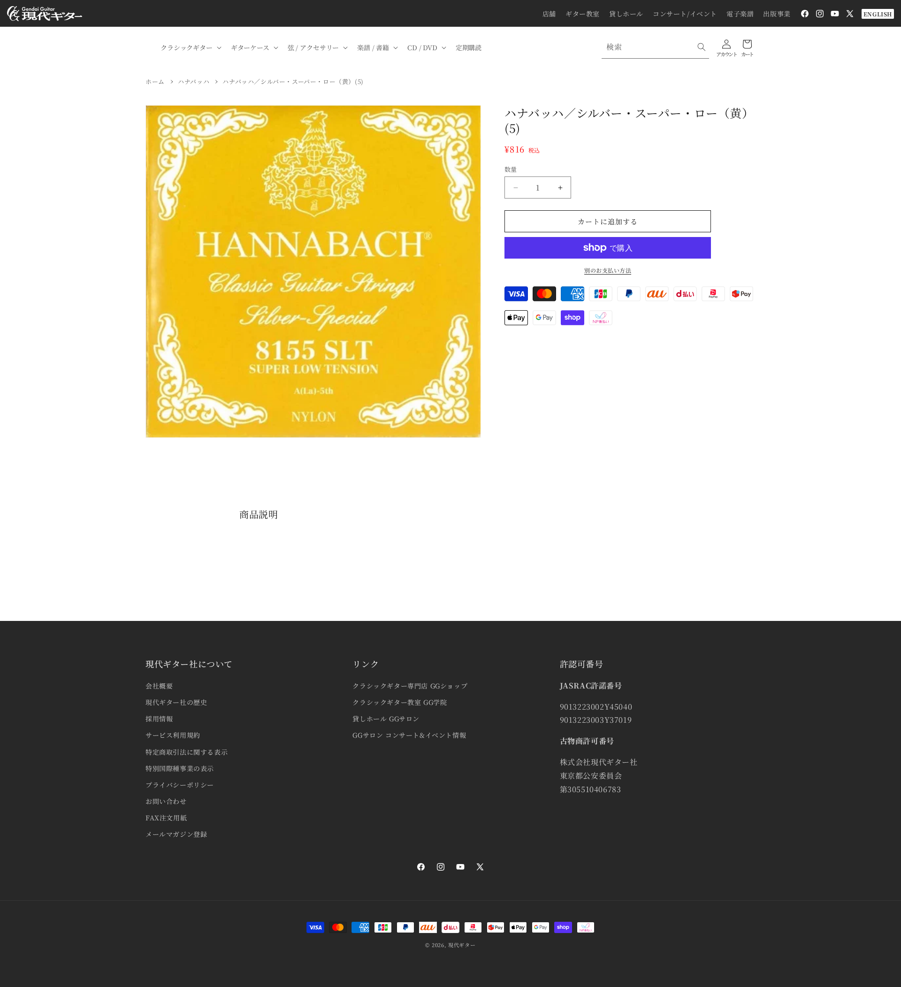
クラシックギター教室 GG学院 (399, 702)
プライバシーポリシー (179, 784)
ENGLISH (877, 14)
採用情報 (159, 718)
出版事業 (776, 13)
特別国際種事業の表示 (179, 768)
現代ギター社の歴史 (176, 702)
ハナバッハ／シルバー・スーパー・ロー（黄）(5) (292, 81)
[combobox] (655, 47)
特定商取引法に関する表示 (186, 752)
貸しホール (626, 13)
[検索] (702, 47)
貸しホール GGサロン (386, 718)
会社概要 (159, 685)
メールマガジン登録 (176, 834)
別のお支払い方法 (607, 270)
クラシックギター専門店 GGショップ (409, 685)
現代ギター (462, 945)
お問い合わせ (166, 801)
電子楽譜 (740, 13)
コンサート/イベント (685, 13)
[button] (190, 47)
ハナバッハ (193, 81)
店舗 (549, 13)
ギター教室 (582, 13)
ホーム (155, 81)
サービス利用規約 (172, 735)
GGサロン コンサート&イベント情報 (409, 735)
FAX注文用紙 (166, 817)
